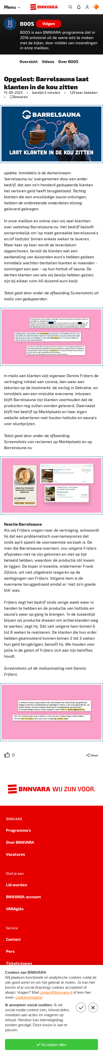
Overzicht (29, 61)
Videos (48, 61)
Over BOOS (68, 61)
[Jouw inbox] (78, 7)
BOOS (27, 24)
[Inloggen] (87, 7)
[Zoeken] (70, 7)
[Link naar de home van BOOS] (10, 24)
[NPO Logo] (96, 7)
